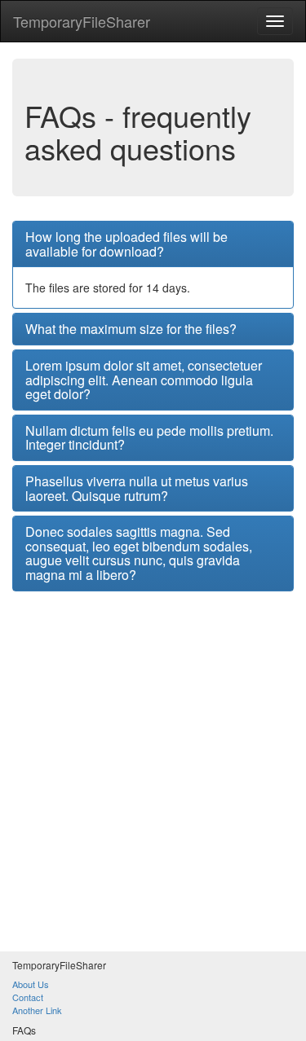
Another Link (37, 1010)
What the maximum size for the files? (131, 329)
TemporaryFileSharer (81, 21)
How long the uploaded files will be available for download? (126, 244)
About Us (30, 983)
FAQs (24, 1030)
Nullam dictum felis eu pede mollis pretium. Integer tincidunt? (149, 438)
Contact (27, 997)
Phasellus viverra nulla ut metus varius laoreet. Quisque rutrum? (136, 488)
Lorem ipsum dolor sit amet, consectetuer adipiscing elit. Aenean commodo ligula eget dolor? (143, 380)
